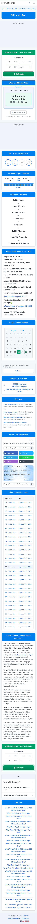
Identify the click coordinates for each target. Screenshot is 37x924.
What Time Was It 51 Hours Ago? (18, 865)
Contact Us (25, 918)
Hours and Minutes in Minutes (14, 417)
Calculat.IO (11, 915)
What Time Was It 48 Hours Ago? (18, 827)
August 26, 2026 (25, 532)
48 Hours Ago (10, 558)
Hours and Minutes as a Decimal (15, 423)
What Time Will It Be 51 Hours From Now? (18, 868)
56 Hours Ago (10, 592)
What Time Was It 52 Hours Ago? (18, 876)
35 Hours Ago (10, 502)
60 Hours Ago (10, 610)
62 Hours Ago (10, 618)
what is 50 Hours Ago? (24, 655)
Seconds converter (10, 412)
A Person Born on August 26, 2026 (18, 306)
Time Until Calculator (11, 404)
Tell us (17, 371)
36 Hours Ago (10, 507)
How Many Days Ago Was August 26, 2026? (19, 390)
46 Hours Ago (10, 550)
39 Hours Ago (10, 520)
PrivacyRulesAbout (14, 918)
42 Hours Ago (10, 532)
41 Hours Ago (10, 528)
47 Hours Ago (10, 554)
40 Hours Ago (10, 524)
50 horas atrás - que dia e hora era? (18, 908)
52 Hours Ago (10, 575)
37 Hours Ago (10, 511)
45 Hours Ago (10, 545)
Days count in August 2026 (15, 297)
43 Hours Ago (10, 537)
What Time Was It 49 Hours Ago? (18, 841)
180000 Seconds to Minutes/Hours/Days (19, 385)
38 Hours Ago (10, 515)
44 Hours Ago (10, 541)
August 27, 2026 (25, 502)
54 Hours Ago (10, 584)
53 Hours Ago (10, 580)
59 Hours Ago (10, 605)
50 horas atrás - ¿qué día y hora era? (18, 905)
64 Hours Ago (10, 627)
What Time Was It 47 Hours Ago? (18, 813)
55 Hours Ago (10, 588)
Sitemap (26, 915)
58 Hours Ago (10, 601)
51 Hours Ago (10, 571)
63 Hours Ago (10, 622)
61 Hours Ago (10, 614)
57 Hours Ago (10, 597)
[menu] (33, 2)
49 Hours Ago (10, 562)
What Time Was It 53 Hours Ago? (18, 890)
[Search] (29, 3)
